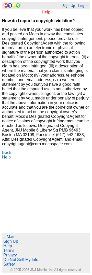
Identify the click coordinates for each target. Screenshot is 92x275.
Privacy (10, 255)
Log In (83, 6)
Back (6, 152)
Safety (9, 264)
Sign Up (68, 6)
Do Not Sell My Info (20, 259)
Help (6, 157)
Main (9, 237)
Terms (8, 250)
